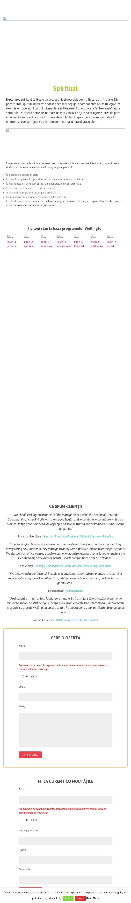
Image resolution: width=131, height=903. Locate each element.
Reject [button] (80, 898)
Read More (92, 898)
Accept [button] (68, 898)
